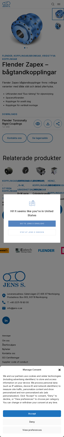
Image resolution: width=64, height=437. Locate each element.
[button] (59, 369)
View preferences (32, 430)
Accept (32, 413)
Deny (32, 421)
